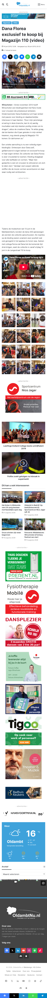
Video (15, 23)
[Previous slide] (4, 813)
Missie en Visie (10, 975)
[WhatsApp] (27, 56)
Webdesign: (28, 967)
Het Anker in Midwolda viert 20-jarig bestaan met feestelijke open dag (12, 507)
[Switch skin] (7, 5)
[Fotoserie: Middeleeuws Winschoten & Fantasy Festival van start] (34, 524)
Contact (39, 975)
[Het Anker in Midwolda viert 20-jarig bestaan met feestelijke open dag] (12, 497)
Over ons (26, 971)
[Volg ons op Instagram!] (43, 883)
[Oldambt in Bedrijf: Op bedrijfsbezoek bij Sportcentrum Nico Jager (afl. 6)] (34, 497)
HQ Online (37, 967)
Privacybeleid (36, 971)
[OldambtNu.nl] (23, 4)
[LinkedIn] (16, 56)
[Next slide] (43, 813)
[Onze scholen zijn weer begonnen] (12, 524)
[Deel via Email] (39, 56)
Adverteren (16, 971)
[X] (10, 56)
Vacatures (31, 975)
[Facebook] (4, 56)
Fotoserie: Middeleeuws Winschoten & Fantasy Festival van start (34, 534)
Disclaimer (21, 975)
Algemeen (6, 23)
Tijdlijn (8, 971)
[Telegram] (33, 56)
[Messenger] (21, 56)
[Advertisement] (23, 203)
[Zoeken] (3, 5)
